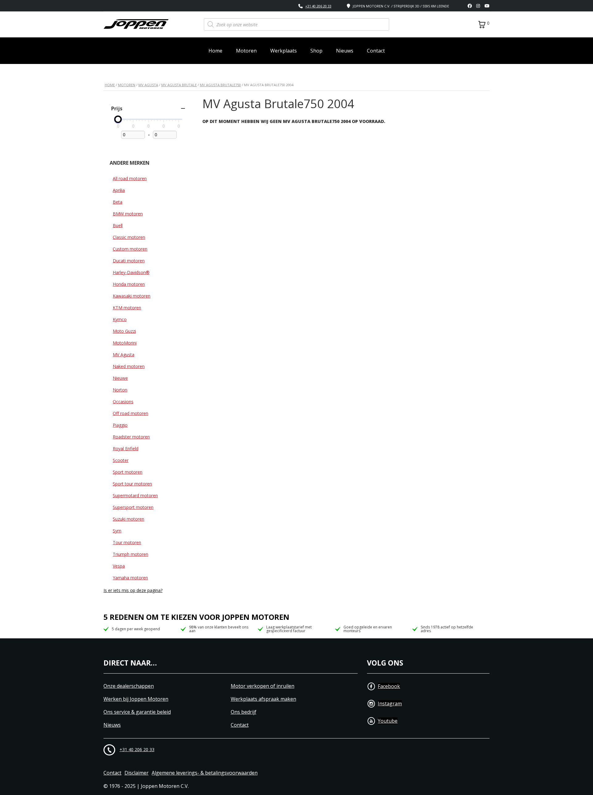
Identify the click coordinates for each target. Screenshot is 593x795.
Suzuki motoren (128, 519)
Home (215, 50)
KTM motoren (127, 308)
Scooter (120, 460)
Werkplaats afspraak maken (263, 699)
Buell (118, 225)
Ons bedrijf (243, 712)
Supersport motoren (133, 507)
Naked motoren (129, 366)
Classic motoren (129, 237)
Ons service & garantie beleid (137, 712)
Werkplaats (283, 50)
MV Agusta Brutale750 (220, 84)
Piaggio (120, 425)
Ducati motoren (129, 261)
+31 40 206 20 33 (318, 6)
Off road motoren (130, 413)
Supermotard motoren (135, 495)
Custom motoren (130, 249)
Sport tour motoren (132, 484)
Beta (117, 202)
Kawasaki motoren (131, 296)
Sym (117, 531)
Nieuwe (120, 378)
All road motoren (130, 178)
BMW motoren (128, 214)
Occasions (123, 401)
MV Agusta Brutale (179, 84)
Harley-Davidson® (131, 272)
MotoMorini (125, 343)
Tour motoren (127, 542)
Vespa (119, 566)
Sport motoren (127, 472)
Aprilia (119, 190)
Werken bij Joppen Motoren (135, 699)
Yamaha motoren (130, 578)
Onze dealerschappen (128, 686)
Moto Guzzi (124, 331)
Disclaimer (136, 773)
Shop (316, 50)
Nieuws (344, 50)
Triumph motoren (130, 554)
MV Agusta (148, 84)
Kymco (120, 319)
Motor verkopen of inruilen (262, 686)
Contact (376, 50)
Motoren (246, 50)
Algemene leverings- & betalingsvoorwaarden (205, 773)
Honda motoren (129, 284)
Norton (120, 390)
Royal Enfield (125, 448)
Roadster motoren (131, 437)
